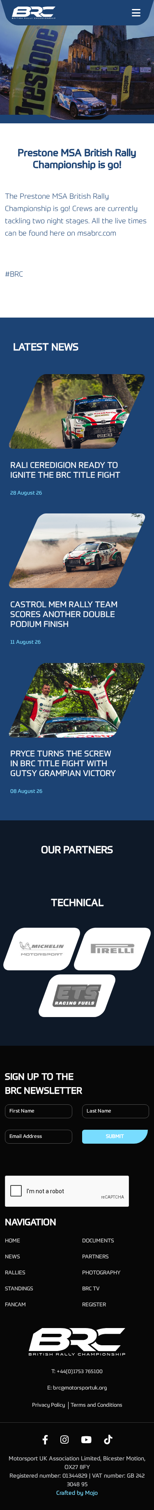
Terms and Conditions (96, 1405)
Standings (19, 1289)
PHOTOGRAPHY (101, 1273)
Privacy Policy (48, 1405)
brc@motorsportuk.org (80, 1388)
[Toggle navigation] (136, 12)
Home (12, 1241)
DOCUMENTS (98, 1241)
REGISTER (94, 1305)
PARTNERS (95, 1257)
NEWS (12, 1257)
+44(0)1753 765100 (80, 1371)
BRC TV (90, 1289)
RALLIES (15, 1273)
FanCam (15, 1305)
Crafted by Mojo (77, 1493)
